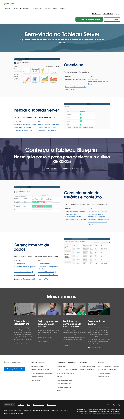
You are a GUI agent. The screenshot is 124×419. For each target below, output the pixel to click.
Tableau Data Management (21, 322)
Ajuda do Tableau (104, 373)
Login (117, 14)
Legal (5, 410)
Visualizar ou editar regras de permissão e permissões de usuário (98, 222)
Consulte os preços (20, 343)
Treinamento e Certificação (107, 370)
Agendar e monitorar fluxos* (24, 275)
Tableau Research (37, 376)
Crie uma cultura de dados (40, 370)
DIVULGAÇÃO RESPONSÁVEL (41, 410)
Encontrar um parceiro (87, 366)
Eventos (59, 390)
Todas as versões (103, 376)
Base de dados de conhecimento (109, 366)
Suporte (101, 363)
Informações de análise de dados (42, 373)
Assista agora (43, 341)
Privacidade (27, 410)
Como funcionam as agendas (25, 267)
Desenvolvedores (38, 405)
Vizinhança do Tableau (64, 383)
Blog (28, 405)
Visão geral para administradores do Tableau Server (98, 81)
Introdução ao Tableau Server (75, 79)
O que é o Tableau (38, 363)
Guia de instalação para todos (25, 124)
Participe (66, 345)
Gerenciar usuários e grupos (75, 211)
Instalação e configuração (23, 130)
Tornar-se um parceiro (87, 370)
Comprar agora (112, 19)
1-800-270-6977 (108, 14)
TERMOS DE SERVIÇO (15, 410)
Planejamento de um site (23, 127)
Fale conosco (96, 14)
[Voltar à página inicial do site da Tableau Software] (11, 3)
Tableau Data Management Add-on (36, 279)
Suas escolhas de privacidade (15, 413)
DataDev (59, 376)
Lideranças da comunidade (65, 373)
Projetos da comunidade (65, 380)
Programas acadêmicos (64, 387)
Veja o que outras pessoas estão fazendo (48, 324)
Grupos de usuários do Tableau (67, 370)
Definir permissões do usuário (75, 220)
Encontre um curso (94, 347)
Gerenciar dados (20, 264)
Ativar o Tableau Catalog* (23, 272)
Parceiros (83, 363)
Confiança (21, 405)
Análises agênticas (37, 366)
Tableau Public (61, 366)
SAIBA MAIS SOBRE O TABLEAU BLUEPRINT (62, 169)
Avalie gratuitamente (15, 369)
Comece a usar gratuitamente (89, 19)
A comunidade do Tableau (66, 363)
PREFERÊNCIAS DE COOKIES (60, 410)
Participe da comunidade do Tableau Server (72, 324)
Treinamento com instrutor (97, 322)
